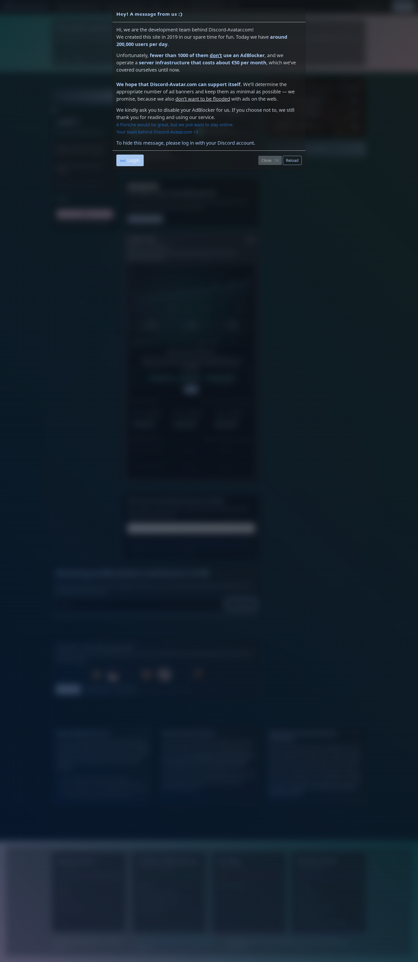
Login (133, 160)
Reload (292, 160)
